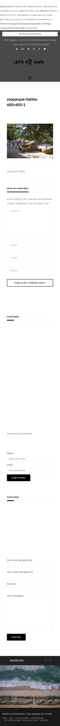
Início (4, 718)
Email (10, 464)
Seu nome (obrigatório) (19, 560)
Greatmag (36, 714)
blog (11, 718)
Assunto (11, 583)
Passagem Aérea (22, 718)
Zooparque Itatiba (16, 171)
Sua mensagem (15, 595)
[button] (16, 49)
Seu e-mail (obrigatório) (20, 571)
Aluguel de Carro (30, 720)
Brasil (15, 687)
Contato (44, 720)
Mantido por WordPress (13, 714)
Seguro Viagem (37, 718)
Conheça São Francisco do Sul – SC (28, 697)
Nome (10, 453)
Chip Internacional (12, 720)
